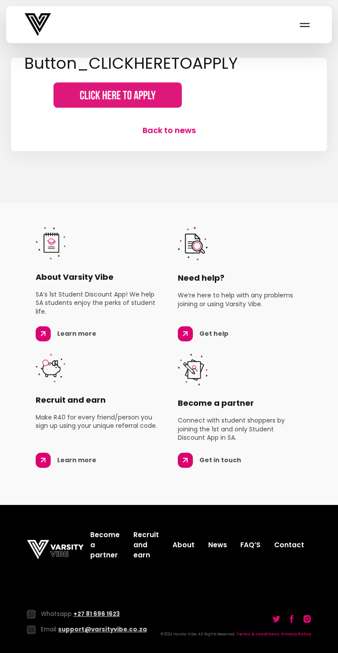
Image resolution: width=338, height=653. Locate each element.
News (217, 544)
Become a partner (105, 545)
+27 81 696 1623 (96, 614)
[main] (169, 97)
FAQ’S (250, 544)
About (184, 544)
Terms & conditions (257, 634)
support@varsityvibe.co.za (102, 629)
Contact (289, 544)
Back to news (169, 130)
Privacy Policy (296, 634)
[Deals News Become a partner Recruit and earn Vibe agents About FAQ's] (304, 24)
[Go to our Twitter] (276, 619)
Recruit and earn (146, 545)
